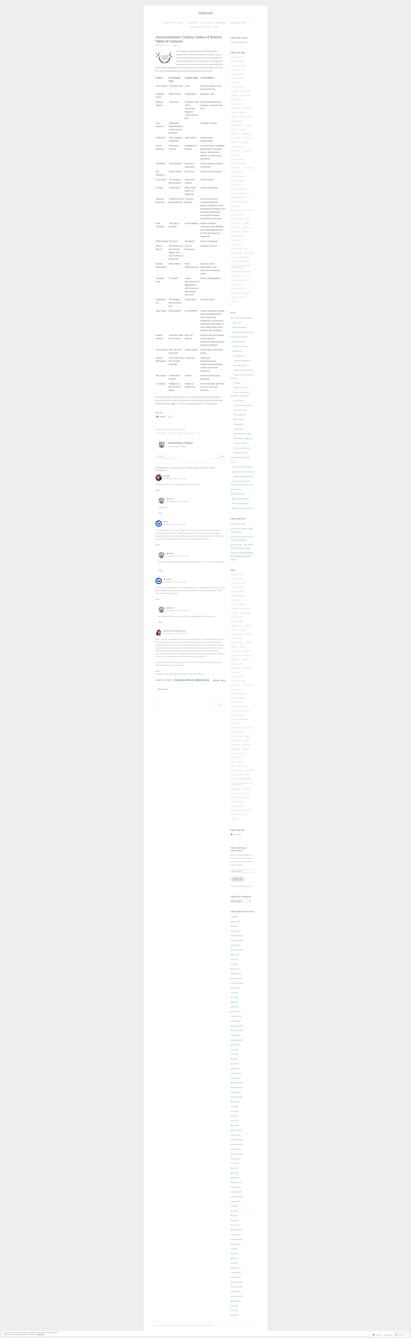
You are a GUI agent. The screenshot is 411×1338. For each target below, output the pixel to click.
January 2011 (235, 1277)
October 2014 (235, 1092)
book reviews (236, 100)
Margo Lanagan (237, 197)
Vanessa (166, 476)
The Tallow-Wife (240, 443)
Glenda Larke (237, 146)
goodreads (235, 151)
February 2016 (236, 1016)
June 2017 (234, 959)
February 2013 (236, 1182)
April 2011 (234, 1263)
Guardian (247, 151)
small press (236, 240)
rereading (235, 232)
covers (242, 112)
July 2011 (234, 1249)
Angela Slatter (237, 70)
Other (215, 27)
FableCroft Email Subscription (239, 849)
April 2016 (234, 1007)
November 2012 (237, 1197)
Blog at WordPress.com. (165, 1325)
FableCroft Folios (240, 388)
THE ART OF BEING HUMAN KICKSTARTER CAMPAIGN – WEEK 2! (242, 556)
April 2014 (234, 1121)
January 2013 (235, 1187)
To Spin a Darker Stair (240, 280)
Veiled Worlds (237, 284)
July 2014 (234, 1106)
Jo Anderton (236, 172)
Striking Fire (236, 253)
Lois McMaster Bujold (240, 193)
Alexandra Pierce (238, 65)
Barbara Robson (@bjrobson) (192, 680)
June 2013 (234, 1163)
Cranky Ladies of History (174, 429)
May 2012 (234, 1215)
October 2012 (235, 1201)
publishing (247, 227)
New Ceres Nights (238, 210)
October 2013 (235, 1149)
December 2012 (236, 1192)
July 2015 (234, 1049)
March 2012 (235, 1225)
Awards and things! (238, 524)
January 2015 (235, 1078)
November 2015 (237, 1030)
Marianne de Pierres (239, 202)
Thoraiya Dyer (237, 276)
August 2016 (235, 988)
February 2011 (236, 1272)
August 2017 (235, 955)
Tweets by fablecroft (239, 42)
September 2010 (237, 1296)
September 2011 (237, 1239)
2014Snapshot (236, 57)
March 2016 (235, 1011)
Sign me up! (237, 879)
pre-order (235, 227)
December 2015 (236, 1026)
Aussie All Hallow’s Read (241, 467)
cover (233, 112)
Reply (157, 490)
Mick (165, 522)
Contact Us (236, 323)
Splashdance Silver (239, 249)
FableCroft (205, 13)
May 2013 (234, 1168)
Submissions (192, 23)
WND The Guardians (240, 503)
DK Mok (234, 129)
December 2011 (236, 1230)
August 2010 (235, 1301)
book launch (245, 95)
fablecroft (246, 134)
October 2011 (235, 1234)
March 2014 (235, 1125)
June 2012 (234, 1211)
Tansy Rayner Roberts (240, 257)
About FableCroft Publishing (212, 23)
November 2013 (237, 1144)
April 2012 (234, 1220)
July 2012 (234, 1206)
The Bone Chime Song (242, 434)
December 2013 (236, 1140)
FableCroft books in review (242, 332)
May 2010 (234, 1315)
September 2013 (237, 1154)
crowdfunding (237, 121)
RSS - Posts (236, 834)
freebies (234, 142)
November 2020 (237, 936)
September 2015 (237, 1040)
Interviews (235, 168)
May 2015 (234, 1059)
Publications (237, 351)
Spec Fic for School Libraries (243, 472)
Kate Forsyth (236, 185)
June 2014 (234, 1111)
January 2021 (235, 931)
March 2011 (235, 1268)
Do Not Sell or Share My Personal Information (195, 1325)
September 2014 (237, 1097)
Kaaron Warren (237, 180)
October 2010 (236, 1291)
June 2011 (234, 1253)
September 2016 (237, 983)
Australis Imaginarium (240, 91)
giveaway (245, 142)
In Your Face (248, 168)
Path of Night (236, 219)
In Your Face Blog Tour (243, 405)
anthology (235, 82)
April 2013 (234, 1173)
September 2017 (237, 950)
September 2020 (237, 940)
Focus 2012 (248, 138)
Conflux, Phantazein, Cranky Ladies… (166, 457)
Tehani (175, 45)
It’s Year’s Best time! (220, 457)
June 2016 (234, 997)
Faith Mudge (236, 138)
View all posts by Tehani (177, 446)
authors (172, 433)
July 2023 (234, 917)
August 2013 (235, 1159)
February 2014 (236, 1130)
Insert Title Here (238, 163)
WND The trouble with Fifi (242, 508)
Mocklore (235, 206)
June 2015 (234, 1054)
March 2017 (235, 969)
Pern (247, 219)
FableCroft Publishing (172, 23)
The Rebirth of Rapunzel (241, 271)
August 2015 (235, 1045)
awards (234, 95)
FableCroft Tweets (239, 37)
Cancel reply (219, 680)
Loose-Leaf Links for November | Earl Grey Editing (183, 674)
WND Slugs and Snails (240, 499)
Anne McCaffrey (238, 74)
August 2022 (235, 921)
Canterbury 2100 (240, 365)
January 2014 (235, 1135)
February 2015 (236, 1073)
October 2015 (235, 1035)
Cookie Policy (40, 1334)
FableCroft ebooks (241, 346)
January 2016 (236, 1021)
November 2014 (237, 1087)
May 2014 (234, 1116)
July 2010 (234, 1306)
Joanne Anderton (238, 176)
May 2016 (234, 1002)
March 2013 (235, 1177)
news (251, 210)
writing (234, 301)
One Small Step (237, 215)
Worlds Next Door (237, 23)
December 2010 (237, 1282)
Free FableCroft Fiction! (200, 27)
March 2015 (235, 1068)
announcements (161, 433)
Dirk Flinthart (237, 125)
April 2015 (234, 1064)
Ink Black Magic (237, 159)
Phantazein (236, 223)
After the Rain (237, 61)
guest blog (235, 155)
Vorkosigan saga (238, 289)
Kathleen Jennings (239, 189)
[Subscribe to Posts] (231, 834)
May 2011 (234, 1258)
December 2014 (236, 1083)
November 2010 (237, 1287)
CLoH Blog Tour (237, 104)
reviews (246, 232)
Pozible (246, 223)
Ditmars (249, 125)
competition (236, 108)
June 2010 (234, 1310)
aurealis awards (238, 87)
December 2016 (237, 978)
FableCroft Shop (238, 342)
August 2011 (235, 1244)
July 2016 (234, 992)
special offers (237, 244)
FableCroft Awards (239, 327)
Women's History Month (241, 293)
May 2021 (234, 926)
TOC (198, 433)
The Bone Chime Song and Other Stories (241, 266)
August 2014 (235, 1102)
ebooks (242, 129)
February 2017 (236, 973)
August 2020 (235, 945)
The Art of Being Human (241, 261)
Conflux (247, 108)
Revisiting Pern (237, 236)
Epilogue (235, 134)
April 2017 (234, 964)
